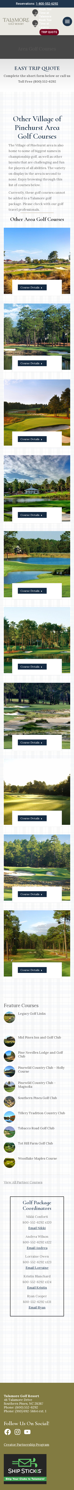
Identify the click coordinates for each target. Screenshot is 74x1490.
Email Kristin (37, 1288)
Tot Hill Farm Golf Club (35, 1143)
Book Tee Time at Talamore (45, 13)
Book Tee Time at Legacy (45, 23)
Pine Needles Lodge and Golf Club (40, 1054)
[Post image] (9, 1017)
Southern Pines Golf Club (37, 1098)
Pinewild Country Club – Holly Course (41, 1069)
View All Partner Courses (23, 1182)
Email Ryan (37, 1307)
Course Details (29, 287)
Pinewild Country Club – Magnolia (37, 1084)
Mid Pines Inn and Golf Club (39, 1037)
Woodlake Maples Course (37, 1158)
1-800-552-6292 (47, 3)
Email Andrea (37, 1248)
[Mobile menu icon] (67, 21)
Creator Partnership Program (26, 1445)
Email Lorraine (37, 1268)
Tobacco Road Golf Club (36, 1128)
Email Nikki (37, 1228)
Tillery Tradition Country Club (41, 1113)
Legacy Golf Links (32, 1013)
